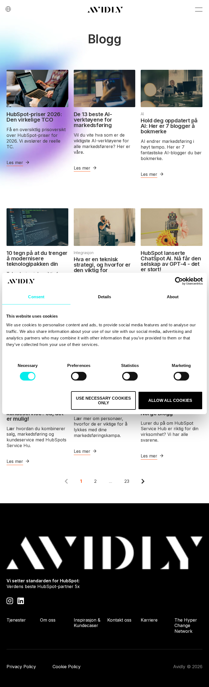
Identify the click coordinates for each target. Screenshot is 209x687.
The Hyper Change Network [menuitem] (185, 625)
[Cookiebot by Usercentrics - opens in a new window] (179, 281)
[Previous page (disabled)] (66, 481)
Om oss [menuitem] (48, 620)
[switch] (79, 376)
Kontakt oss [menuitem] (119, 620)
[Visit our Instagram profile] (10, 600)
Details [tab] (104, 296)
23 (126, 481)
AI (142, 114)
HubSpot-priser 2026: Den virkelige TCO (34, 117)
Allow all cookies (170, 400)
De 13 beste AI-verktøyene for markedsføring (93, 119)
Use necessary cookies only (103, 400)
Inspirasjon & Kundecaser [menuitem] (87, 622)
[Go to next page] (143, 481)
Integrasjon (84, 252)
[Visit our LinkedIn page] (20, 600)
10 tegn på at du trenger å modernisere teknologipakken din (37, 258)
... (110, 481)
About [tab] (173, 296)
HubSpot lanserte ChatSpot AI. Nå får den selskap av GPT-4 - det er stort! (171, 261)
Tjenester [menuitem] (16, 620)
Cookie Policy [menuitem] (67, 666)
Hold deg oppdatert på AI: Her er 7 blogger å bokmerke (169, 126)
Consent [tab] (36, 296)
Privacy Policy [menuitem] (21, 666)
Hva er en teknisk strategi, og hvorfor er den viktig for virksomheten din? (102, 267)
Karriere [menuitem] (149, 620)
